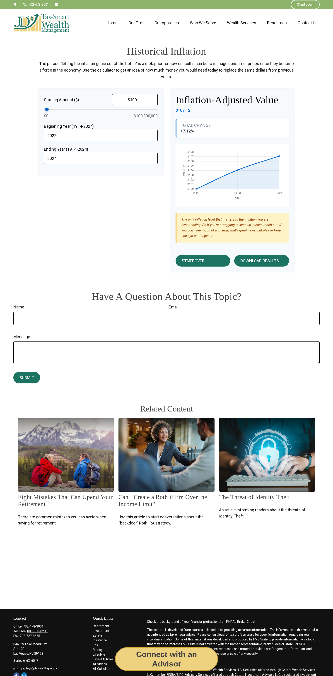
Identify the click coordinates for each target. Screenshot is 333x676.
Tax (95, 645)
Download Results (259, 260)
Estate (97, 635)
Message (21, 336)
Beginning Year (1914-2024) (69, 126)
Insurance (100, 640)
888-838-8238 (37, 631)
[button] (112, 22)
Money (98, 650)
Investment (101, 631)
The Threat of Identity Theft (254, 497)
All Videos (100, 664)
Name (18, 307)
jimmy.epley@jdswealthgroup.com (38, 668)
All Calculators (103, 669)
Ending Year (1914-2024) (66, 149)
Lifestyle (99, 654)
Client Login (305, 4)
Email (174, 307)
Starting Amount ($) (61, 99)
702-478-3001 (39, 4)
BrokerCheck (246, 621)
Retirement (101, 626)
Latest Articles (103, 659)
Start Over (193, 260)
